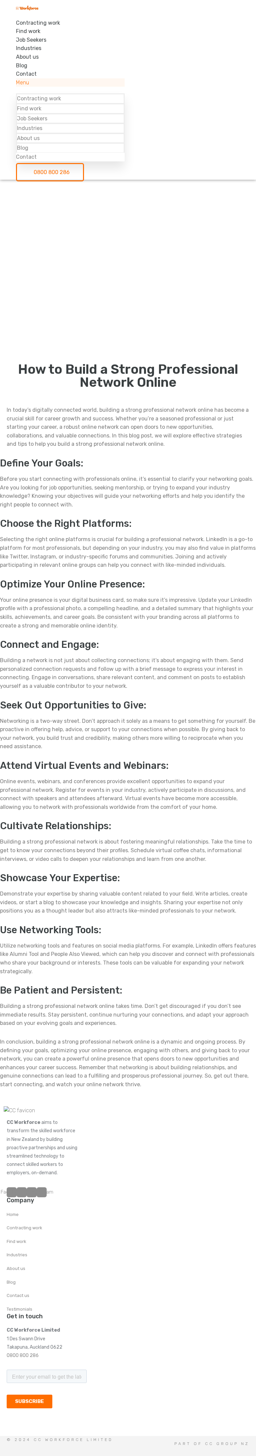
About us (27, 57)
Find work (28, 31)
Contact (26, 74)
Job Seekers (31, 40)
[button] (70, 82)
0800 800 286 (23, 1355)
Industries (28, 48)
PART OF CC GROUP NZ (211, 1443)
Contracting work (38, 23)
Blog (21, 65)
